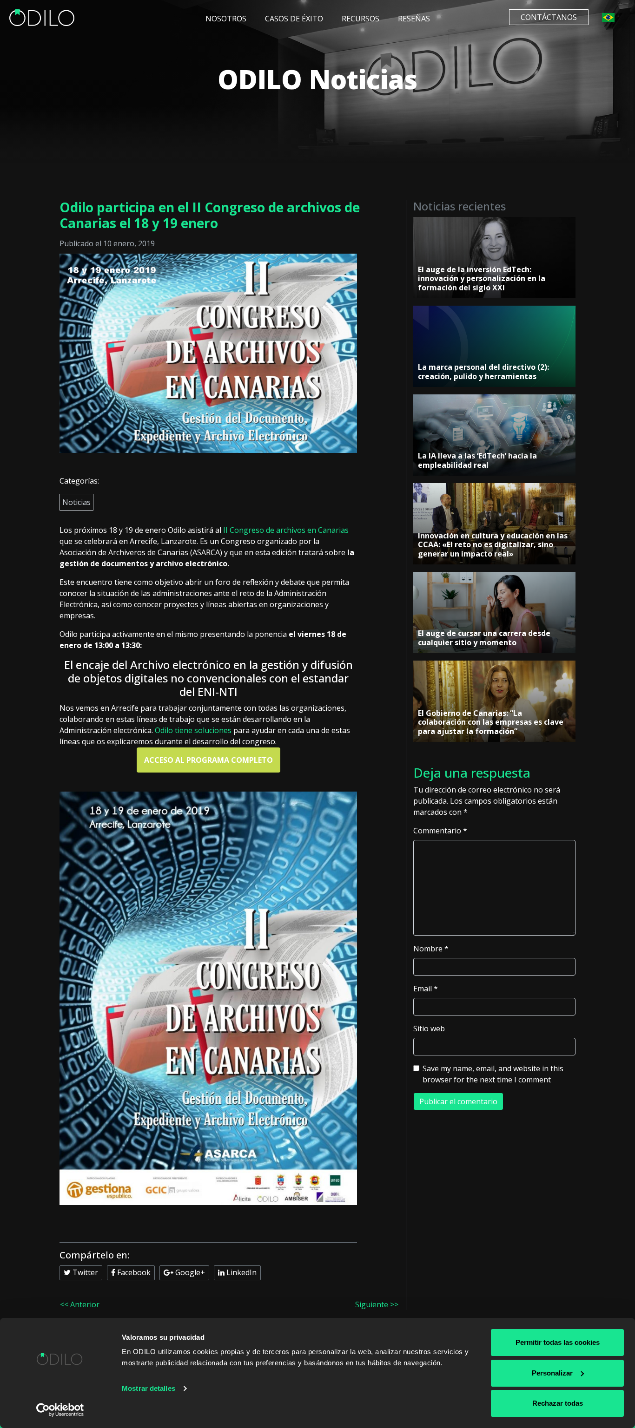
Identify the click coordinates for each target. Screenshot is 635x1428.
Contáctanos (549, 17)
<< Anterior (79, 1304)
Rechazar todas (557, 1403)
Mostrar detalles (148, 1388)
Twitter (84, 1272)
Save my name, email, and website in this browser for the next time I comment (493, 1074)
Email (425, 988)
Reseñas (414, 18)
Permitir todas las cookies (558, 1342)
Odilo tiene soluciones (193, 730)
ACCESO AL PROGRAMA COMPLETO (208, 760)
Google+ (189, 1272)
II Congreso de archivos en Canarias (286, 530)
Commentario (440, 830)
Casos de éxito (294, 18)
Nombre (431, 948)
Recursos (360, 18)
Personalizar (552, 1373)
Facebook (133, 1272)
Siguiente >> (376, 1304)
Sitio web (429, 1028)
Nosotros (225, 18)
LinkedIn (241, 1272)
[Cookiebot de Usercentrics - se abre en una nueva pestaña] (60, 1410)
